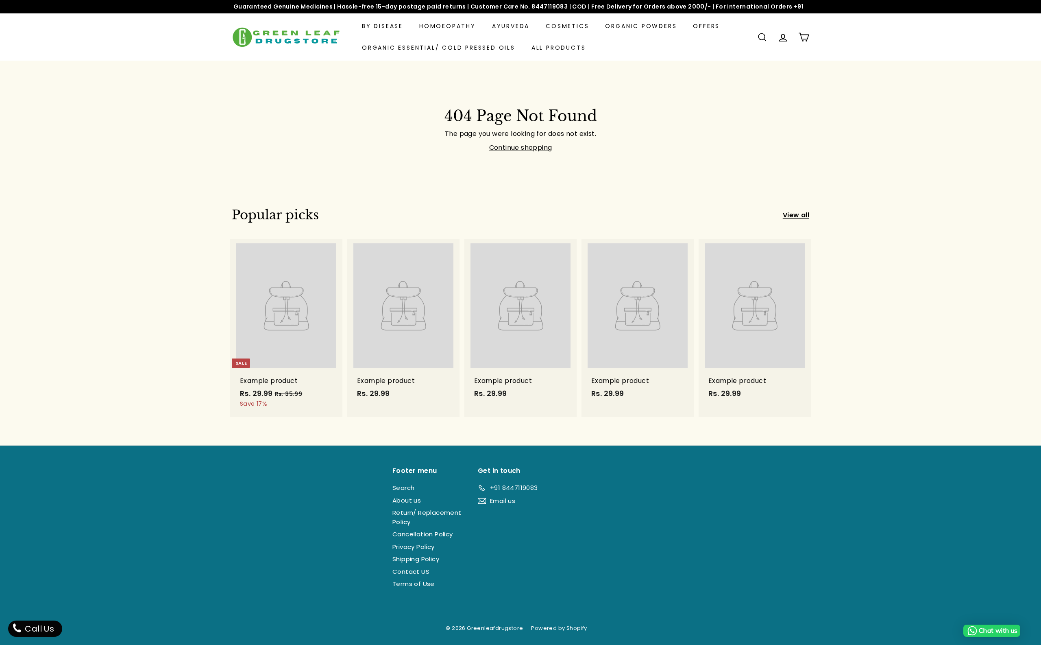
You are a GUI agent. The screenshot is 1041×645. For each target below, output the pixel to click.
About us (406, 500)
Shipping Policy (415, 559)
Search (403, 487)
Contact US (410, 571)
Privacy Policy (413, 546)
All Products (558, 48)
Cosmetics (567, 26)
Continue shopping (520, 147)
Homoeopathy (447, 26)
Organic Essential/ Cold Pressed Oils (438, 48)
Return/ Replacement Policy (427, 517)
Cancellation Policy (422, 534)
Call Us (38, 628)
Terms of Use (413, 583)
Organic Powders (641, 26)
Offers (706, 26)
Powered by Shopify (559, 628)
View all (796, 215)
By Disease (382, 26)
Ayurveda (510, 26)
